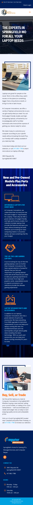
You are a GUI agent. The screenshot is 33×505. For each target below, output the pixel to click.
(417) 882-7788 (18, 149)
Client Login (27, 5)
